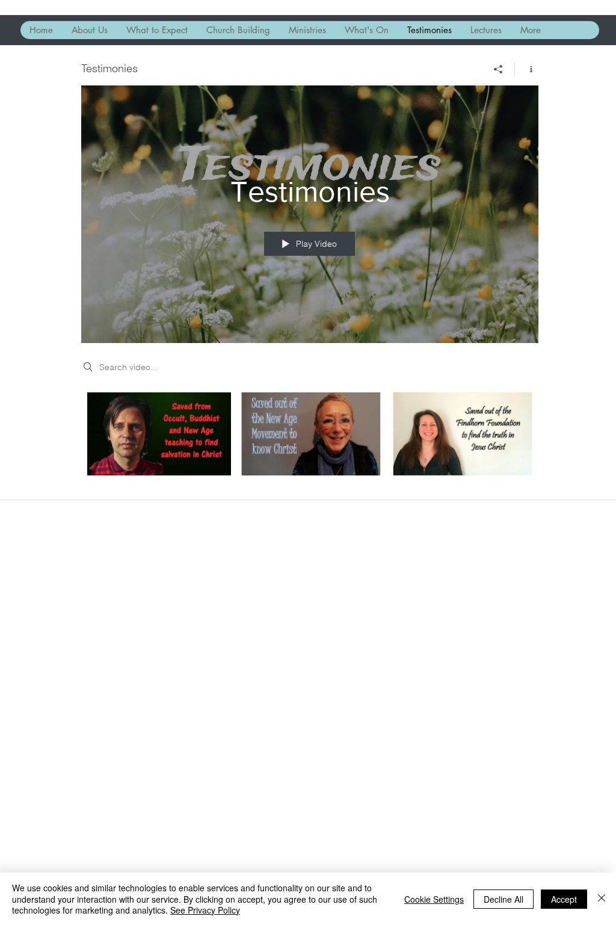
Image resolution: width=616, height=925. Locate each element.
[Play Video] (159, 433)
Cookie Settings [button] (434, 899)
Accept (564, 899)
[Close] (601, 898)
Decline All (503, 899)
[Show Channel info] (526, 69)
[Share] (498, 69)
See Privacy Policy (205, 910)
